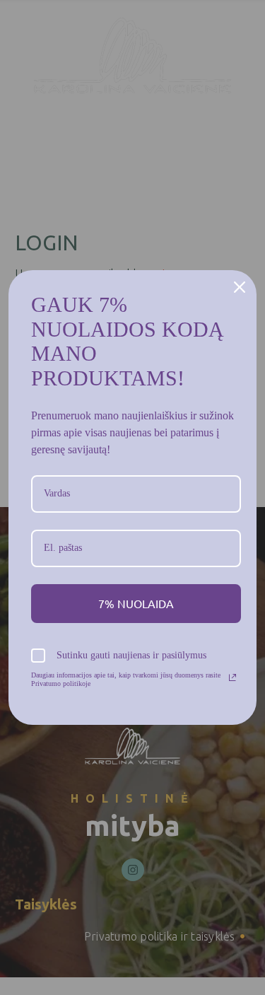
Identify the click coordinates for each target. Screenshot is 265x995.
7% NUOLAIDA (136, 603)
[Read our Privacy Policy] (232, 677)
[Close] (240, 287)
